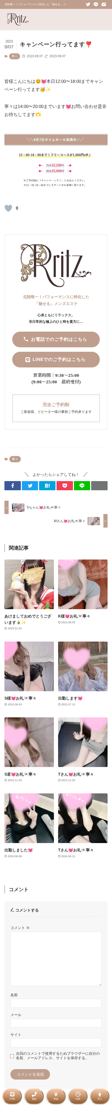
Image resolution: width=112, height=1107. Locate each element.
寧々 (14, 56)
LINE (12, 1099)
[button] (12, 485)
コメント (20, 928)
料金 (56, 1099)
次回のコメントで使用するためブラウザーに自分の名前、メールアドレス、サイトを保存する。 (58, 1055)
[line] (96, 4)
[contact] (104, 4)
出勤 (78, 1099)
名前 (14, 995)
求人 (99, 1099)
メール (15, 1015)
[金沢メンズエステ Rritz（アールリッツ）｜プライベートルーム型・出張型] (18, 19)
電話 (34, 1099)
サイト (15, 1035)
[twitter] (88, 4)
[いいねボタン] (8, 208)
